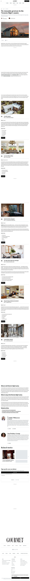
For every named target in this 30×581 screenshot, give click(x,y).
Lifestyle (16, 540)
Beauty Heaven (13, 566)
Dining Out (8, 540)
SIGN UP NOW (14, 468)
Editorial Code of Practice (23, 548)
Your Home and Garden (5, 559)
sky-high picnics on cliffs (15, 71)
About (3, 548)
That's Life (12, 560)
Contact (18, 548)
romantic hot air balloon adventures (5, 71)
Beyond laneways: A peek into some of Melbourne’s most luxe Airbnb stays (11, 407)
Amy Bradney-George (13, 15)
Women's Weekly (22, 555)
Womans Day (13, 555)
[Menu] (1, 1)
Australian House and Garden (6, 555)
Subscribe (13, 548)
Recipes (4, 540)
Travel (12, 540)
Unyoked (2, 220)
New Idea (12, 559)
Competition (24, 540)
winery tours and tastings (7, 72)
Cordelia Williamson (5, 15)
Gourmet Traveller (23, 559)
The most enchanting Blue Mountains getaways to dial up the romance (8, 457)
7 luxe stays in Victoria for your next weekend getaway (9, 406)
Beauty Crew (13, 567)
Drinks (20, 540)
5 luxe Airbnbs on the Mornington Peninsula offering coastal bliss (10, 408)
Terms (10, 548)
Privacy (6, 548)
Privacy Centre (15, 576)
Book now (3, 133)
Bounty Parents (22, 560)
